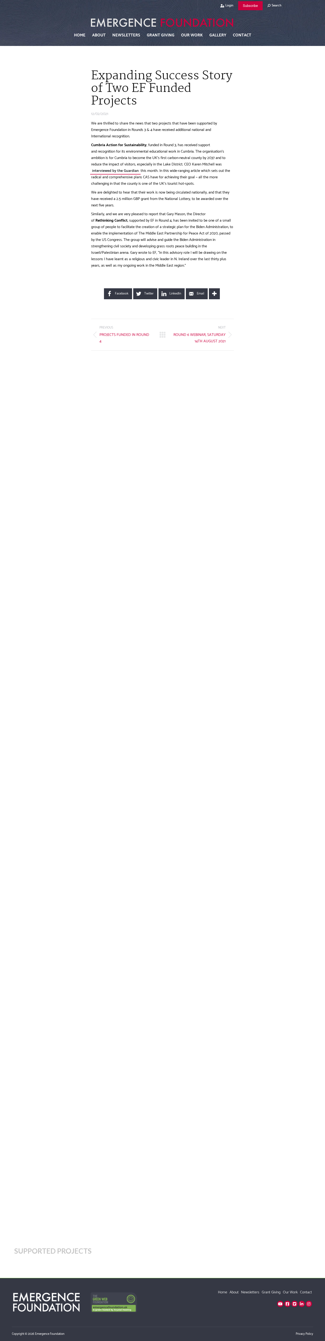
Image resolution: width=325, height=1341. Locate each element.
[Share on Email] (74, 173)
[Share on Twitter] (74, 138)
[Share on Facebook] (74, 126)
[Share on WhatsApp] (74, 161)
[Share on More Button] (214, 293)
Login (229, 5)
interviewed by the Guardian (115, 171)
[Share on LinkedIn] (74, 150)
